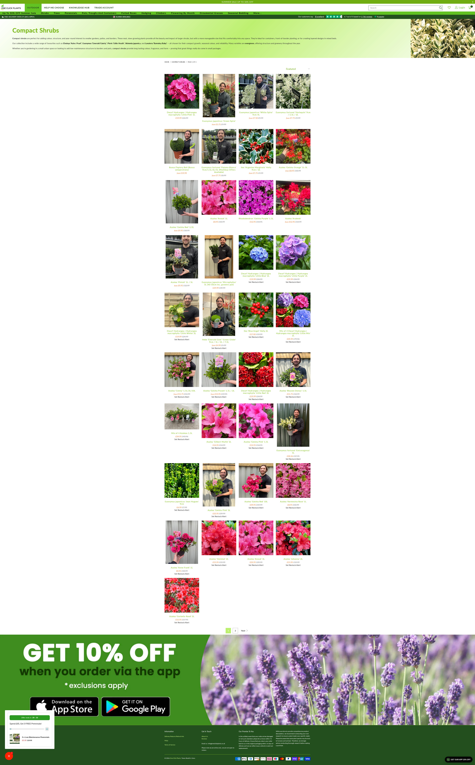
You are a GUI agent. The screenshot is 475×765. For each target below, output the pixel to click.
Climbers (161, 13)
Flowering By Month (183, 13)
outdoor (33, 7)
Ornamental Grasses (211, 13)
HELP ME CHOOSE (54, 7)
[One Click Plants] (11, 7)
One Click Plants (175, 758)
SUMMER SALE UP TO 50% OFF (237, 2)
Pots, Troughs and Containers (99, 13)
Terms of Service (170, 745)
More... (257, 13)
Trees (57, 13)
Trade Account (104, 7)
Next (243, 630)
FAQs (166, 740)
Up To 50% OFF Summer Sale (19, 13)
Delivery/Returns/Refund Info (174, 736)
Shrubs (45, 13)
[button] (459, 760)
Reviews (204, 739)
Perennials (71, 13)
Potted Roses (129, 13)
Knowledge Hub (79, 7)
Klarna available (123, 17)
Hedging (146, 13)
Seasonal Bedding (238, 13)
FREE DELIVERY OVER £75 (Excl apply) (19, 17)
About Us (205, 736)
